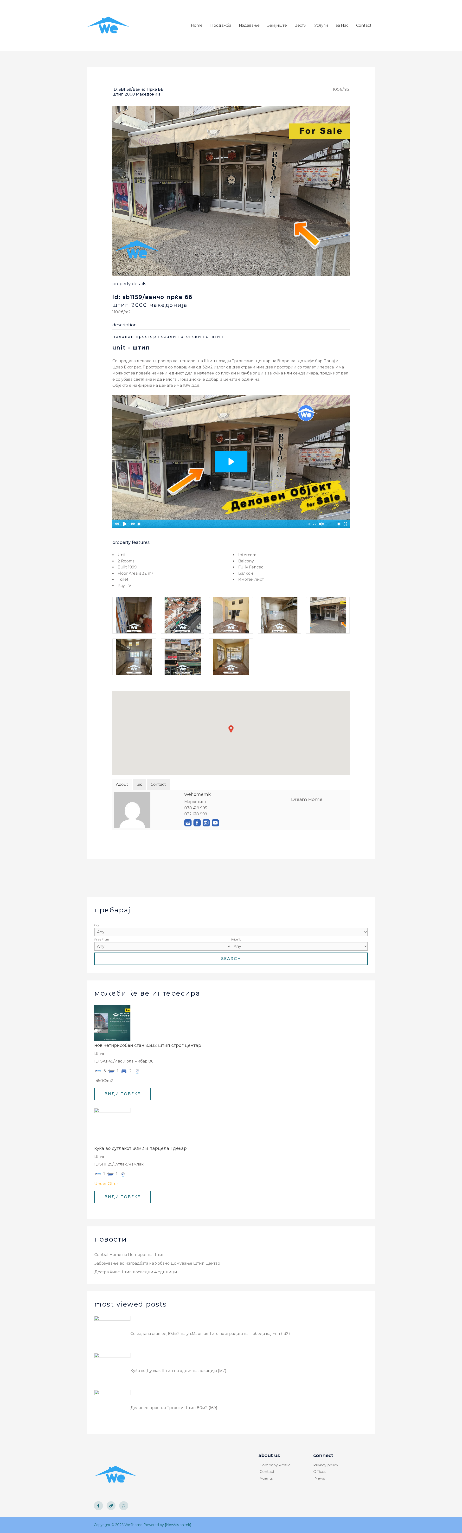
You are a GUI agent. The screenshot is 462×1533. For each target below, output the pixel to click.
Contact (364, 25)
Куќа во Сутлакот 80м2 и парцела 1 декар (140, 1148)
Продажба (220, 25)
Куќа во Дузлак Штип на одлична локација (173, 1370)
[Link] (111, 1505)
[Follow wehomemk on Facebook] (197, 822)
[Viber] (123, 1505)
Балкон (245, 573)
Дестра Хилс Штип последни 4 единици (135, 1272)
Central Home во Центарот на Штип (129, 1254)
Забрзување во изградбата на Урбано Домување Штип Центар (157, 1263)
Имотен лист (251, 579)
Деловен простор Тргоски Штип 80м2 (169, 1407)
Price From (101, 939)
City (96, 925)
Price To (236, 939)
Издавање (249, 25)
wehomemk (197, 794)
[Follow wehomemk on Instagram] (206, 822)
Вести (301, 25)
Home (197, 25)
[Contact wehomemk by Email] (188, 822)
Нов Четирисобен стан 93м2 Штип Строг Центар (147, 1045)
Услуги (321, 25)
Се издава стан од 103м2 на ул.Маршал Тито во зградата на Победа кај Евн (205, 1333)
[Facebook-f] (98, 1505)
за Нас (342, 25)
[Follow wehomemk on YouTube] (215, 822)
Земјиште (277, 25)
